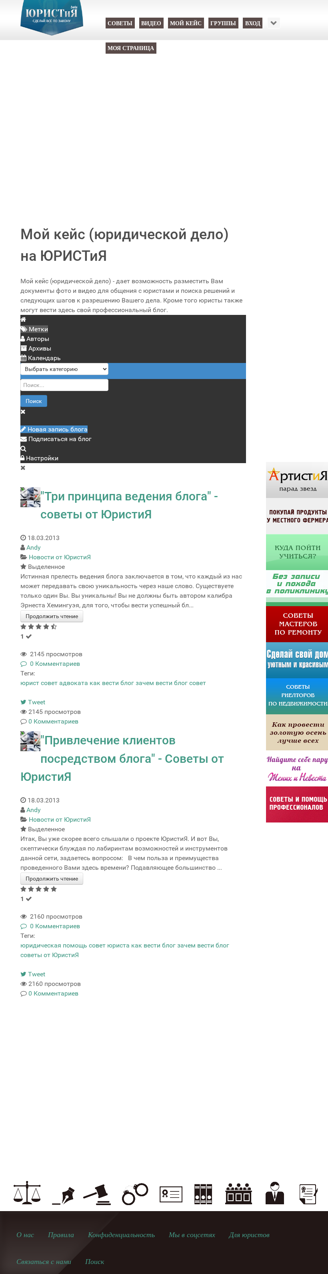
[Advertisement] (164, 133)
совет (197, 683)
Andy (33, 547)
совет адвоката (64, 683)
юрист (29, 683)
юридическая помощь (53, 945)
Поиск (34, 401)
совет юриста (109, 945)
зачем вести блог (162, 683)
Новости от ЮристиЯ (60, 557)
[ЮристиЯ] (51, 23)
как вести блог (112, 683)
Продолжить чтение (52, 616)
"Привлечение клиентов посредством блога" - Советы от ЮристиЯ (122, 758)
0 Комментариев (53, 663)
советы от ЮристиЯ (49, 955)
